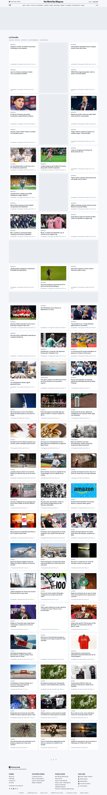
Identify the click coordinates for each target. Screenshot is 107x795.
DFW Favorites (76, 5)
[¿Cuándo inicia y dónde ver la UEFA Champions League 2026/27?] (23, 182)
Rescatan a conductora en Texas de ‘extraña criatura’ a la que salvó (82, 562)
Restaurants (39, 5)
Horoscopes (83, 786)
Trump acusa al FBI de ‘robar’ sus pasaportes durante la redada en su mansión (82, 684)
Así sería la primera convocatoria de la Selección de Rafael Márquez (53, 285)
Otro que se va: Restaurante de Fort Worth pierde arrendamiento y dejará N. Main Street (53, 443)
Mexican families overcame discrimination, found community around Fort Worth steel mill (81, 443)
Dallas (42, 499)
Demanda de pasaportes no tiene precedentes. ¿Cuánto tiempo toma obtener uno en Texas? (21, 654)
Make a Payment (37, 782)
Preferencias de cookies (57, 792)
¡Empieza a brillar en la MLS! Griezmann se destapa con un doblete (22, 47)
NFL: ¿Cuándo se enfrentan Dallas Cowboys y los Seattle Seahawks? (20, 233)
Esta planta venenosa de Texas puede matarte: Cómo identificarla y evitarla (53, 684)
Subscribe (95, 1)
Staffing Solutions (60, 786)
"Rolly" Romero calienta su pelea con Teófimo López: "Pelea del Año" (82, 132)
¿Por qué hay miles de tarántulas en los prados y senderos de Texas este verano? (22, 742)
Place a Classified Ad (61, 780)
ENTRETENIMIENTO (33, 40)
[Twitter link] (11, 788)
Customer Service (37, 776)
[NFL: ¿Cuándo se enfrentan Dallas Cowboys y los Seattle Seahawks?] (23, 221)
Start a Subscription (38, 778)
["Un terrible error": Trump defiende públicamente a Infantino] (84, 312)
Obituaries (57, 5)
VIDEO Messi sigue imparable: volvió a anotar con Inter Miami (83, 72)
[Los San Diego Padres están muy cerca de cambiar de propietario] (23, 155)
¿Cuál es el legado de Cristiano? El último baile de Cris (81, 151)
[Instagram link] (15, 788)
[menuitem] (10, 5)
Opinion (46, 5)
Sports (28, 5)
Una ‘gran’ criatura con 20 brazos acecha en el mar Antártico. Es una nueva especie (53, 381)
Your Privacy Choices (71, 792)
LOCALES (11, 40)
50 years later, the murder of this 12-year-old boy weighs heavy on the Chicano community (52, 503)
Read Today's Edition (86, 776)
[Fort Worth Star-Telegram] (53, 2)
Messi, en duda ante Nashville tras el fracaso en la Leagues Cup (52, 233)
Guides (82, 5)
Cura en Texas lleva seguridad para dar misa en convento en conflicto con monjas (53, 742)
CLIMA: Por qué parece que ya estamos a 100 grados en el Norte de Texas (84, 742)
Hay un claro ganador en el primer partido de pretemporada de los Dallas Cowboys (83, 381)
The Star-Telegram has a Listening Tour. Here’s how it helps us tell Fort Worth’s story (22, 503)
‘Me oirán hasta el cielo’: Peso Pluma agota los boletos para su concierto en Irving (22, 413)
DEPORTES (24, 40)
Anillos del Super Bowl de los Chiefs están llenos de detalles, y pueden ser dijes (83, 533)
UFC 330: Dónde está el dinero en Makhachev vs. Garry (51, 308)
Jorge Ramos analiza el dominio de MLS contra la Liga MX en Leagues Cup (83, 217)
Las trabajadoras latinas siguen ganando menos (20, 383)
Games (51, 5)
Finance (62, 5)
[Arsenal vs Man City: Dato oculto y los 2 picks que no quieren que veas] (23, 312)
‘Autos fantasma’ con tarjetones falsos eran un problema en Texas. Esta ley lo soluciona (53, 563)
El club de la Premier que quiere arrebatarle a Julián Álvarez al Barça (21, 115)
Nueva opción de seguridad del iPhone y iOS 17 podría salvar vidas (22, 532)
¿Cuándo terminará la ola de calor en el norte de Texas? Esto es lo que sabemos (83, 472)
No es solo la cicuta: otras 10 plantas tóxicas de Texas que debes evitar (82, 714)
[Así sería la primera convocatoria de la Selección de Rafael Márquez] (53, 273)
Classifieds (68, 5)
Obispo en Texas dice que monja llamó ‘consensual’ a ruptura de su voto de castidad (22, 624)
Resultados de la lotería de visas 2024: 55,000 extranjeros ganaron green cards (22, 714)
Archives (11, 782)
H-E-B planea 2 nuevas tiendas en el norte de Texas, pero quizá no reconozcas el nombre (21, 684)
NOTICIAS (17, 40)
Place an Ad (58, 778)
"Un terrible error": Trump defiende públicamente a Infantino (82, 324)
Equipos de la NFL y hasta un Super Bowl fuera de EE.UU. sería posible (83, 115)
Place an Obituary (60, 784)
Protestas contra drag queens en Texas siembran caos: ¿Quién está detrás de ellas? (53, 533)
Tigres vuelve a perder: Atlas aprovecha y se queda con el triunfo (83, 178)
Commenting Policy (32, 792)
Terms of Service (84, 792)
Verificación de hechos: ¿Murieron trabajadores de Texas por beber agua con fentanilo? (83, 413)
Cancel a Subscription (38, 780)
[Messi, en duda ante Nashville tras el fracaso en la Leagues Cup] (53, 221)
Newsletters (83, 781)
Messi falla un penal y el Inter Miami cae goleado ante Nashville (21, 206)
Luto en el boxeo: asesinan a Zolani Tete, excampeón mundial (21, 72)
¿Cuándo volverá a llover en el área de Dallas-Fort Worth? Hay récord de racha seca (22, 473)
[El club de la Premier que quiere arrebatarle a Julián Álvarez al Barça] (23, 103)
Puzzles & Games (85, 783)
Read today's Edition (16, 1)
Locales (12, 409)
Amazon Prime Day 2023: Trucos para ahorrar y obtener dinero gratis (82, 502)
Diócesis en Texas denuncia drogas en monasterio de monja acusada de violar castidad (53, 638)
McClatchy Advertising (61, 776)
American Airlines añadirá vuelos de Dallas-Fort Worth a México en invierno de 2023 (22, 563)
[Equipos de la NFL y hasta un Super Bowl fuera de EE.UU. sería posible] (84, 103)
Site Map (11, 778)
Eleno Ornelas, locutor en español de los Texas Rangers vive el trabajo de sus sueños (53, 473)
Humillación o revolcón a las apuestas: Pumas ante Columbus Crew (53, 352)
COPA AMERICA (44, 40)
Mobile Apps (83, 779)
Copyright (21, 792)
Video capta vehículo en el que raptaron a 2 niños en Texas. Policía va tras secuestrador (53, 608)
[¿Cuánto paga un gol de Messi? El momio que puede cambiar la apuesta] (53, 155)
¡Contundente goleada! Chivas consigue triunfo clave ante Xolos (83, 47)
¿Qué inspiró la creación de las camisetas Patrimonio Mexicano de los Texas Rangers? (83, 654)
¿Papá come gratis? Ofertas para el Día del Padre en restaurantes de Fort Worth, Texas (83, 624)
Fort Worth (74, 439)
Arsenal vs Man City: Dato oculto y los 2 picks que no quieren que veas (22, 324)
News (24, 5)
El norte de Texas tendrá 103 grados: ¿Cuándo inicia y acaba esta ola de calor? (52, 594)
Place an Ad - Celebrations (62, 782)
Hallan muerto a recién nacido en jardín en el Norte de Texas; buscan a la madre (53, 714)
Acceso (12, 380)
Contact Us (12, 780)
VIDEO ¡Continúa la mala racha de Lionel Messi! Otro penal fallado (83, 206)
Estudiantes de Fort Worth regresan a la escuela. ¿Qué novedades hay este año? (22, 442)
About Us (11, 776)
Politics (33, 5)
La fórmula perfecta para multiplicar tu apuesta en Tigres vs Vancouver (83, 352)
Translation (44, 377)
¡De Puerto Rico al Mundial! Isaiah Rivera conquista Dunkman (23, 336)
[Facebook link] (9, 788)
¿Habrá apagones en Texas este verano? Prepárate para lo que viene (23, 592)
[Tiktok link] (17, 788)
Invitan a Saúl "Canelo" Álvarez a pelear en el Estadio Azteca (23, 132)
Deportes (12, 44)
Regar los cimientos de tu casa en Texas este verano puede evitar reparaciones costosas (83, 594)
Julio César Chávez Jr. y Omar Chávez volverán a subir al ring (82, 269)
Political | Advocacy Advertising (64, 788)
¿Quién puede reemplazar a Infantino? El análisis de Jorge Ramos (22, 269)
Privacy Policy (44, 792)
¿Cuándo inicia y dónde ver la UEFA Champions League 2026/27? (21, 194)
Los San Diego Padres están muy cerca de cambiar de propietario (22, 167)
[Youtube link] (13, 788)
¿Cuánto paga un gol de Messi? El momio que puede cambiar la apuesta (53, 167)
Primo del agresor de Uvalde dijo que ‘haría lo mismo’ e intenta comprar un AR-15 (52, 413)
